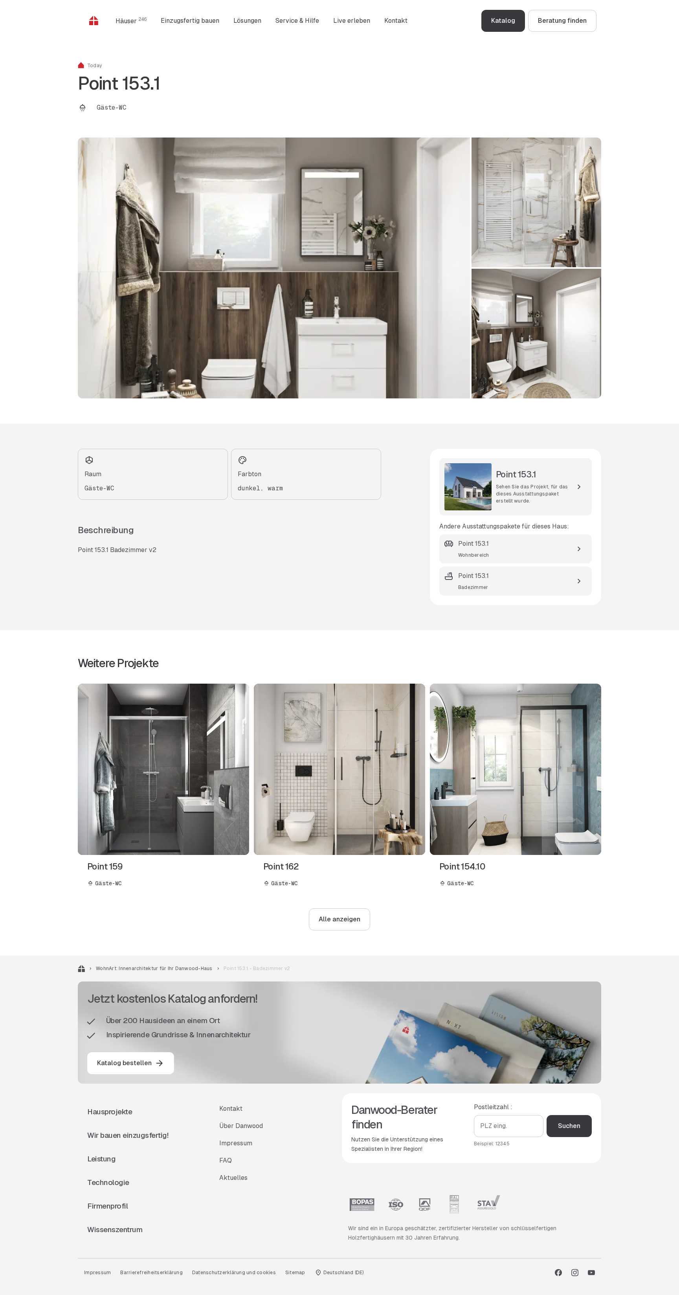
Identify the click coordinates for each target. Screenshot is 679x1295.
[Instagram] (574, 1272)
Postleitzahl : (493, 1107)
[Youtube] (591, 1272)
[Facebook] (558, 1272)
